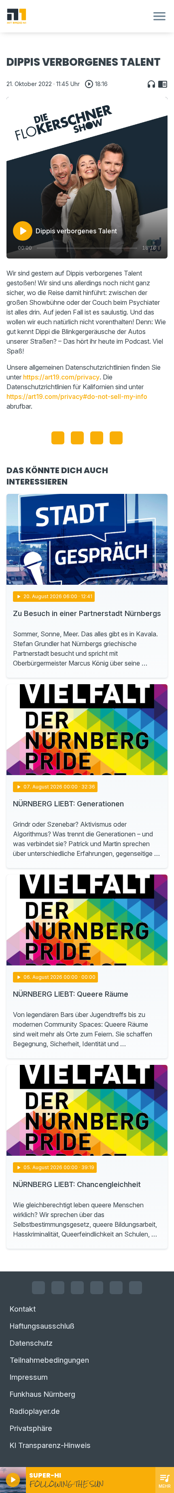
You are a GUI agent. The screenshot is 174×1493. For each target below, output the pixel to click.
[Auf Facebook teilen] (57, 437)
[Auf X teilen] (77, 437)
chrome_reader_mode (163, 84)
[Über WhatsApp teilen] (96, 437)
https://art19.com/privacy (61, 377)
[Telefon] (135, 1287)
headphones (151, 84)
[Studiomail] (116, 1287)
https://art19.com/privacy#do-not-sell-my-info (76, 396)
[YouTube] (77, 1287)
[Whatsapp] (96, 1287)
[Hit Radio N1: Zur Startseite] (77, 16)
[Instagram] (57, 1287)
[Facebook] (38, 1287)
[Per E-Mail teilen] (116, 437)
